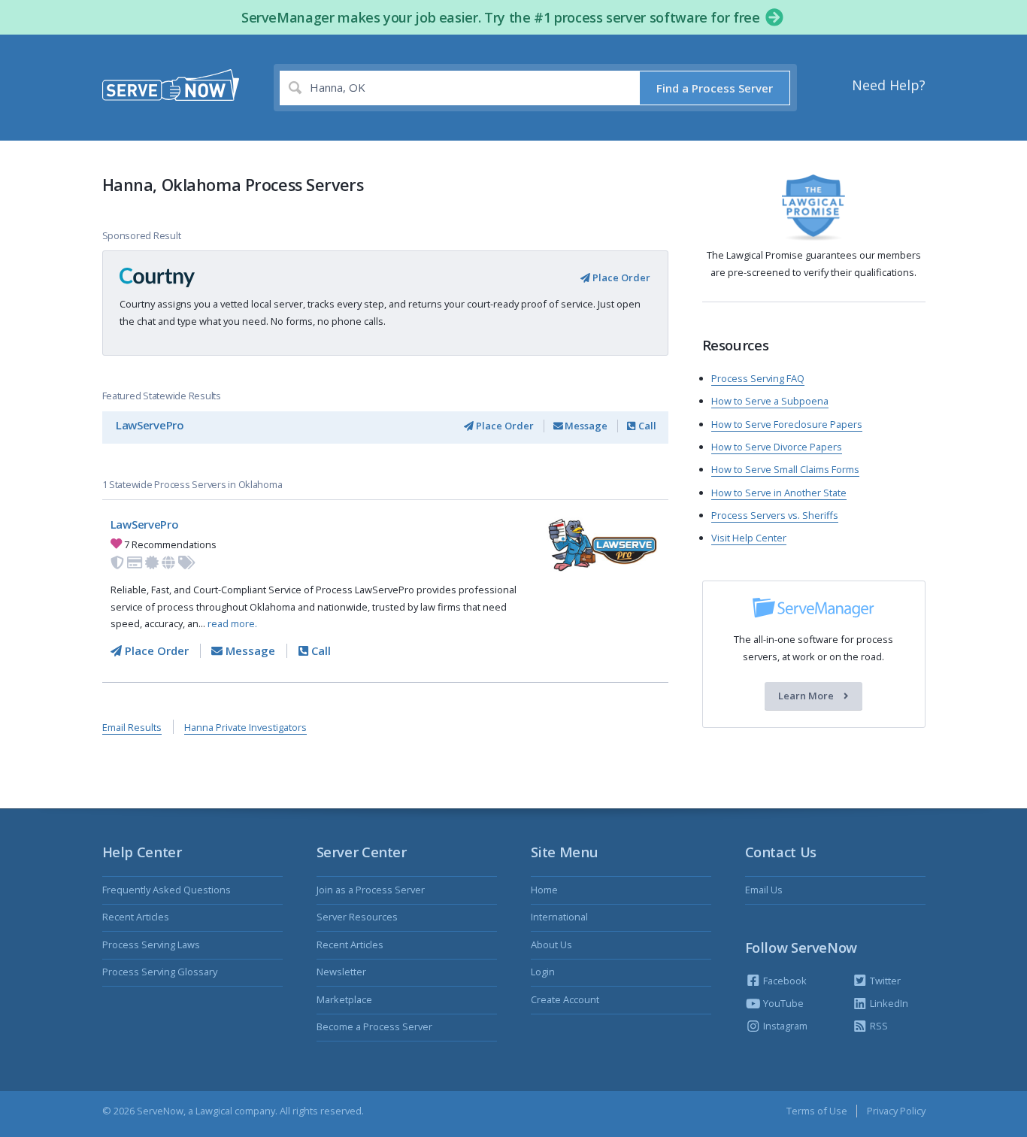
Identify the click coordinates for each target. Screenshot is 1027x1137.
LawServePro (150, 424)
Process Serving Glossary (159, 971)
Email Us (764, 889)
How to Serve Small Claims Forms (785, 469)
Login (543, 971)
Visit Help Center (748, 537)
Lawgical (213, 1110)
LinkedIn (888, 1003)
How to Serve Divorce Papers (776, 446)
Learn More (807, 696)
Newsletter (341, 971)
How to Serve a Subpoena (770, 401)
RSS (878, 1025)
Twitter (884, 980)
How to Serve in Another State (779, 492)
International (559, 916)
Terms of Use (816, 1110)
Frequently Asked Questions (166, 889)
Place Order (620, 277)
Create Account (565, 999)
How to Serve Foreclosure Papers (786, 424)
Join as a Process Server (371, 889)
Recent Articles (135, 916)
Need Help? (889, 85)
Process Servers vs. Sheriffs (774, 515)
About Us (551, 944)
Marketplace (344, 999)
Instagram (784, 1025)
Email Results (132, 727)
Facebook (784, 980)
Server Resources (357, 916)
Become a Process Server (374, 1026)
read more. (232, 623)
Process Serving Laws (151, 944)
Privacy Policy (896, 1110)
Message (584, 425)
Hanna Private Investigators (245, 727)
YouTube (782, 1003)
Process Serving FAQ (757, 378)
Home (544, 889)
